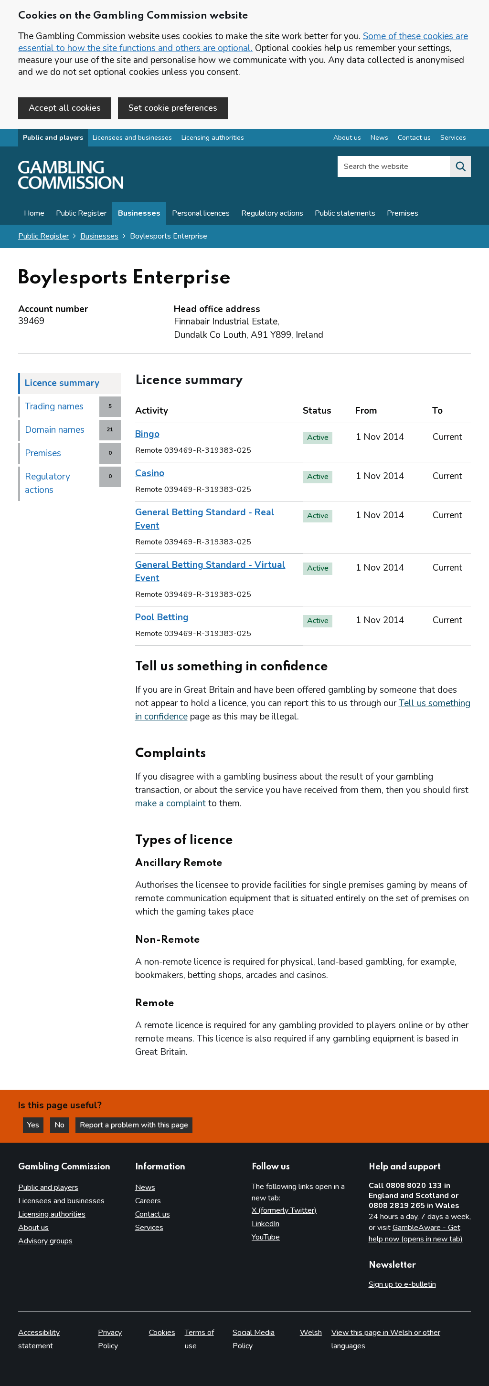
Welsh (311, 1332)
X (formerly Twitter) (284, 1210)
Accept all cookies (65, 108)
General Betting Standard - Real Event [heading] (205, 519)
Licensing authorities (212, 137)
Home (34, 213)
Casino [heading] (149, 473)
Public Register (81, 213)
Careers (148, 1201)
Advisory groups (45, 1241)
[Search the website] (460, 166)
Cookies (162, 1332)
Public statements (345, 213)
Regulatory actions (272, 213)
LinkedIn (265, 1224)
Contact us (414, 137)
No (61, 1125)
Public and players (53, 137)
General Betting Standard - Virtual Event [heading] (210, 571)
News (379, 137)
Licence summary (62, 383)
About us (347, 137)
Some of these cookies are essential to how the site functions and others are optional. (243, 42)
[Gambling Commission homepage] (70, 186)
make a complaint (170, 803)
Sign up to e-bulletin (402, 1284)
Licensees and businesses (132, 137)
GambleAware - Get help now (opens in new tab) (416, 1233)
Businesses (139, 213)
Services (453, 137)
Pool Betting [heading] (162, 617)
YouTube (266, 1237)
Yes (35, 1125)
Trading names (54, 406)
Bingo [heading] (147, 434)
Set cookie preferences (172, 108)
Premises (402, 213)
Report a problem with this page (134, 1125)
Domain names (55, 430)
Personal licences (201, 213)
